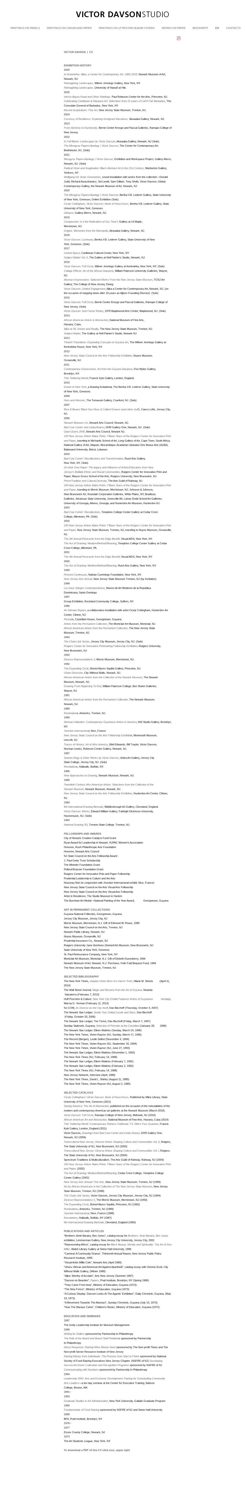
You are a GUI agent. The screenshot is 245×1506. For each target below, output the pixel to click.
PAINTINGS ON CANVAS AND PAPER (69, 28)
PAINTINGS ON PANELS (25, 28)
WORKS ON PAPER (173, 28)
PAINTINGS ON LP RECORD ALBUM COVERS (127, 28)
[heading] (122, 23)
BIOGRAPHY (200, 28)
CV (217, 28)
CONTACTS (233, 28)
